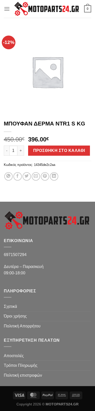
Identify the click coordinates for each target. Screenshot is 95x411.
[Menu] (7, 9)
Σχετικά (10, 306)
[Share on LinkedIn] (54, 176)
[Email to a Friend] (36, 176)
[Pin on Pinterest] (45, 176)
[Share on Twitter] (27, 176)
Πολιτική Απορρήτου (22, 326)
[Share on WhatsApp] (8, 176)
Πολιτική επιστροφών (23, 375)
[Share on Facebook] (17, 176)
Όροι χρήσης (15, 316)
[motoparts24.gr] (47, 9)
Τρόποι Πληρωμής (20, 365)
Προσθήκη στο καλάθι (59, 150)
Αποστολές (14, 356)
